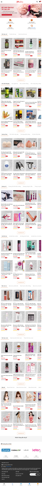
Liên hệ (3, 479)
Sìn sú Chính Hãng (24, 83)
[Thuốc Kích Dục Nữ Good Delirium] (7, 44)
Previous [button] (2, 10)
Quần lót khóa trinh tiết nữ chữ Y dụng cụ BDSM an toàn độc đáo (30, 175)
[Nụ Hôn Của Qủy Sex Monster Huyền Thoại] (31, 44)
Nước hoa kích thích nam (16, 338)
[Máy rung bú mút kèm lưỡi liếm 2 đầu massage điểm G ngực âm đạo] (19, 216)
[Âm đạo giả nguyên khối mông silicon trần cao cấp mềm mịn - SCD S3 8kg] (7, 144)
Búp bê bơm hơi (10, 387)
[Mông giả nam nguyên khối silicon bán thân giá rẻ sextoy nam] (19, 144)
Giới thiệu (3, 473)
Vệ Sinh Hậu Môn (36, 134)
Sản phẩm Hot (18, 475)
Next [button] (40, 10)
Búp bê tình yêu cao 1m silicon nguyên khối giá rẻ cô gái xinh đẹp (19, 425)
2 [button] (21, 16)
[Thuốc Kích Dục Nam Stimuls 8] (19, 347)
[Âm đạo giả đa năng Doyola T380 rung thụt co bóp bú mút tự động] (19, 165)
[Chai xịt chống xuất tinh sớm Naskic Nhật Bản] (7, 114)
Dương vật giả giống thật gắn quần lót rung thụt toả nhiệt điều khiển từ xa (30, 224)
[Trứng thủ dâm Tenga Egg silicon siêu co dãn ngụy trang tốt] (7, 165)
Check (38, 474)
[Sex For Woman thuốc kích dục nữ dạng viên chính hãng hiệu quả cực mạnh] (31, 64)
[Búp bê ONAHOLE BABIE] (19, 397)
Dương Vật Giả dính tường (15, 186)
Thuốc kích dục (12, 34)
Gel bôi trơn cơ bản (13, 236)
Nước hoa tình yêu (22, 34)
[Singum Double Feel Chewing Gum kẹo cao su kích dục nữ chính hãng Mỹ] (19, 64)
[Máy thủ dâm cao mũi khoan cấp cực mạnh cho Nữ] (7, 196)
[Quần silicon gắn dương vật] (19, 196)
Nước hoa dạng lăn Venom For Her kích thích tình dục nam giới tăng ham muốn (18, 376)
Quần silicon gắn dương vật (18, 205)
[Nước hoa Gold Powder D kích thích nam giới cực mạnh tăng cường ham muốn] (31, 367)
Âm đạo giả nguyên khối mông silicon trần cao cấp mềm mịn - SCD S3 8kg (6, 153)
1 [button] (20, 16)
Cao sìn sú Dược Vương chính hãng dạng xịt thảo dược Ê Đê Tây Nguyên (18, 123)
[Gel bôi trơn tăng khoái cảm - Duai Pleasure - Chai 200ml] (7, 266)
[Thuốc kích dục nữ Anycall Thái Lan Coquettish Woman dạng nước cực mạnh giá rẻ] (7, 64)
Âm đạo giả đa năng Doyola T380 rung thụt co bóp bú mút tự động (19, 175)
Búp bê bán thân (32, 387)
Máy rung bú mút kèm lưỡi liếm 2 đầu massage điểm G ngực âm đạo (19, 224)
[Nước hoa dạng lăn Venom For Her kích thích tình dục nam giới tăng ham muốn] (19, 367)
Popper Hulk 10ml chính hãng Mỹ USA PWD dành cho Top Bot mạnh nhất (6, 102)
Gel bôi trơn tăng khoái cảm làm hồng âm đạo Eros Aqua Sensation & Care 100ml (19, 255)
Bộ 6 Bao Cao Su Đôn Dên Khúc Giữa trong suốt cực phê (30, 326)
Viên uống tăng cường (36, 83)
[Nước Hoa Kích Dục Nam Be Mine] (7, 347)
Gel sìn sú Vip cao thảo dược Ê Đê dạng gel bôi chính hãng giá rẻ (31, 103)
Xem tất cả (20, 80)
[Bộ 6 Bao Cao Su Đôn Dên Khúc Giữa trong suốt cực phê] (31, 317)
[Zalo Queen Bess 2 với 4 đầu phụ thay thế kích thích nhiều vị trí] (31, 196)
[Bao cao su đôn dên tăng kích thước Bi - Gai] (7, 317)
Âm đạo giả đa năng (25, 134)
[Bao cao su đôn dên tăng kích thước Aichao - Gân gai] (19, 317)
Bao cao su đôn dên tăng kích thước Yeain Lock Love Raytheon (18, 305)
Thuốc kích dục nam (28, 338)
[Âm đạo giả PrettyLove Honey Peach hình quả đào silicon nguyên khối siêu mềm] (31, 144)
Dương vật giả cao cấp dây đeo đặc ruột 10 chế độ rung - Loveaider (7, 224)
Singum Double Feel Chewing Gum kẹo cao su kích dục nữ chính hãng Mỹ (18, 72)
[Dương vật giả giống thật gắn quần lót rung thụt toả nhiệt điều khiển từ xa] (31, 216)
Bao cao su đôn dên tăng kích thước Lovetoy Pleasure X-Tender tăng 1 (31, 305)
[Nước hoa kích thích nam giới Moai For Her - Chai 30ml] (31, 347)
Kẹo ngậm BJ (15, 83)
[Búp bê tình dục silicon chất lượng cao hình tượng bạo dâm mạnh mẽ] (7, 417)
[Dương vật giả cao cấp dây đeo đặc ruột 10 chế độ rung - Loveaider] (7, 216)
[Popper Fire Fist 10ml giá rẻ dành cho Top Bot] (19, 93)
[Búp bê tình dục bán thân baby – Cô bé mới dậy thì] (7, 397)
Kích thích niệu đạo (14, 134)
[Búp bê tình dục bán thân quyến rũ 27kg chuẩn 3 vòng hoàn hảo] (31, 397)
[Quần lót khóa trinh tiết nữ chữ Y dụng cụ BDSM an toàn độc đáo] (31, 165)
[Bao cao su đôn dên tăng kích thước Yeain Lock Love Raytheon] (19, 295)
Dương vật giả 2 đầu (27, 186)
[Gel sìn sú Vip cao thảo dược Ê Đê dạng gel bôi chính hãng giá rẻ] (31, 93)
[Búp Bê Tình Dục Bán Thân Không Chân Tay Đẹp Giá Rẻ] (31, 417)
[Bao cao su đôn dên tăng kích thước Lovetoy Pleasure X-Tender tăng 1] (31, 295)
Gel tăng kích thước (24, 236)
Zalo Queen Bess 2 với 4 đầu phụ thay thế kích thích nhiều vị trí (30, 204)
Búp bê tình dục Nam (21, 387)
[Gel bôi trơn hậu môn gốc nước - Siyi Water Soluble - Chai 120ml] (31, 245)
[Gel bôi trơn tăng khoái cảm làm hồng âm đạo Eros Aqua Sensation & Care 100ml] (19, 245)
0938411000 (33, 27)
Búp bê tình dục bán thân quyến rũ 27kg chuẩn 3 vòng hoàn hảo (30, 406)
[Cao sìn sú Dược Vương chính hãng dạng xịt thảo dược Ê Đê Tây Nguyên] (19, 114)
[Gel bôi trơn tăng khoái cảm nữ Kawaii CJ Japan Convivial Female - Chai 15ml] (7, 245)
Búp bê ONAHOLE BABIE (18, 406)
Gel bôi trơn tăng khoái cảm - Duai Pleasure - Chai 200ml (6, 274)
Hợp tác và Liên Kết (19, 473)
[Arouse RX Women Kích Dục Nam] (7, 367)
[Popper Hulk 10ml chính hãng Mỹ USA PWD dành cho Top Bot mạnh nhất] (7, 93)
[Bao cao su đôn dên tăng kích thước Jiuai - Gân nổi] (7, 295)
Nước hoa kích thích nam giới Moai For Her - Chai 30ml (30, 355)
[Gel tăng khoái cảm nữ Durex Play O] (19, 266)
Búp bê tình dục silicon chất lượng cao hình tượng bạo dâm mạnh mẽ (6, 426)
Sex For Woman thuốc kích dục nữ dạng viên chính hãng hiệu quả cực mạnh (30, 72)
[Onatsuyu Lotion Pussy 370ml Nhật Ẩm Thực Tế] (31, 266)
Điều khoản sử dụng (5, 475)
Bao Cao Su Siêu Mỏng (25, 285)
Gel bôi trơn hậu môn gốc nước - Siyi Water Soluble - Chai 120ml (30, 254)
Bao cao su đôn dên (13, 285)
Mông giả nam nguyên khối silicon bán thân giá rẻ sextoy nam (18, 153)
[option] (21, 11)
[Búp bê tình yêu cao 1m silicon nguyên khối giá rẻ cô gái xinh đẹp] (19, 417)
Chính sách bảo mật (5, 477)
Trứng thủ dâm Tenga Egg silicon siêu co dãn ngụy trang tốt (6, 175)
